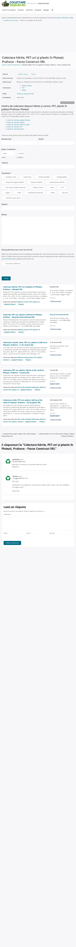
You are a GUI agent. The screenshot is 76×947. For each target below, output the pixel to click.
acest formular (6, 259)
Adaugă (46, 10)
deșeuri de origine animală (14, 182)
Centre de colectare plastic (15, 129)
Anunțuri (21, 10)
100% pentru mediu (43, 3)
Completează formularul (10, 20)
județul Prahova (23, 74)
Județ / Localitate (8, 149)
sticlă (19, 193)
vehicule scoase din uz (13, 198)
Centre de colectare (9, 10)
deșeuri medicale (36, 182)
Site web (52, 533)
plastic (24, 90)
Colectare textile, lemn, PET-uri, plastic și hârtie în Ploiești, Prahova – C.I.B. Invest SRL (25, 343)
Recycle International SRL (59, 315)
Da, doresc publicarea (13, 263)
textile (53, 193)
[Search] (52, 10)
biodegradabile (62, 177)
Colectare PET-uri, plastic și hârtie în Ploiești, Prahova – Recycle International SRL (22, 315)
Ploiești (33, 74)
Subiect (4, 204)
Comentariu (7, 514)
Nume (6, 533)
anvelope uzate (11, 177)
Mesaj (4, 215)
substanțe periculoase (35, 193)
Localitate (20, 157)
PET (23, 88)
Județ (3, 157)
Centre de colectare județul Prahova (18, 120)
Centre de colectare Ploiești (16, 122)
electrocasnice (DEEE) (57, 182)
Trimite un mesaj (55, 301)
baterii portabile (44, 177)
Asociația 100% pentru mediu (63, 18)
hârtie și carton (27, 86)
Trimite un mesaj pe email (25, 94)
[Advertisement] (38, 37)
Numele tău (6, 139)
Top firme (29, 10)
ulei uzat (65, 193)
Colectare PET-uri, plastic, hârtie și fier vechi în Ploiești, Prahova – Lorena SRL (23, 371)
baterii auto (27, 177)
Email (41, 139)
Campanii (38, 10)
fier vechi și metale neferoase (16, 187)
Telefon (4, 163)
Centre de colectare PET (14, 127)
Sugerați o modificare (67, 102)
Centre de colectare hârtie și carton (18, 124)
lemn (52, 187)
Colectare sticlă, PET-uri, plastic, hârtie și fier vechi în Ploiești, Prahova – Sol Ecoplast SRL (22, 401)
